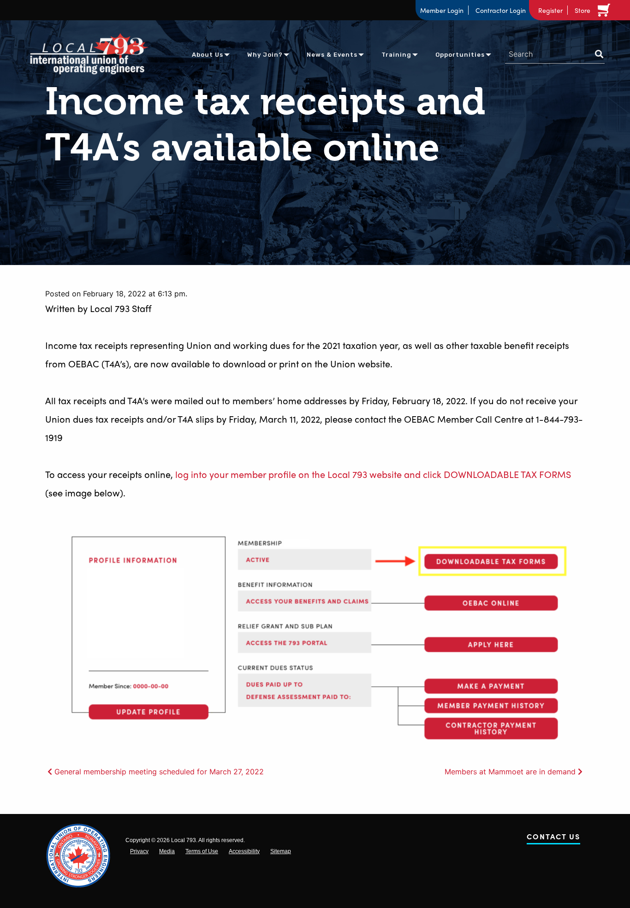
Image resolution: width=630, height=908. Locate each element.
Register (550, 10)
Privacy (139, 851)
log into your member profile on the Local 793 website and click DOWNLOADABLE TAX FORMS (373, 474)
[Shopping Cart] (605, 10)
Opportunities (460, 54)
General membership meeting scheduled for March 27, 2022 (159, 771)
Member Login (442, 10)
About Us (207, 54)
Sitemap (280, 851)
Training (396, 54)
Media (167, 851)
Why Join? (265, 54)
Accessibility (244, 851)
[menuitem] (207, 54)
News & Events (332, 54)
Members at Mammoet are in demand (510, 771)
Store (582, 10)
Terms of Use (201, 851)
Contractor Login (500, 10)
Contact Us (553, 838)
